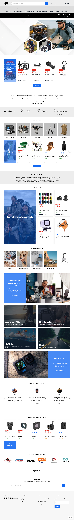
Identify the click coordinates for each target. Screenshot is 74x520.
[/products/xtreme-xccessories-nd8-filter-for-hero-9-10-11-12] (37, 426)
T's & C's (40, 8)
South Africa (65, 16)
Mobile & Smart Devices (42, 11)
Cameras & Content (18, 11)
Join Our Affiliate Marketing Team (13, 8)
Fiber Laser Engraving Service (38, 15)
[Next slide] (71, 37)
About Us (23, 499)
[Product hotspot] (18, 365)
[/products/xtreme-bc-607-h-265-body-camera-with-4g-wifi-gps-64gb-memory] (64, 426)
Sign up (57, 506)
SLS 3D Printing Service (8, 15)
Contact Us (46, 8)
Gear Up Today (11, 41)
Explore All (37, 85)
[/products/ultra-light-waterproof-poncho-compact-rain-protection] (64, 146)
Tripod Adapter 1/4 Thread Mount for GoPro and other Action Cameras (61, 210)
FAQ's (22, 503)
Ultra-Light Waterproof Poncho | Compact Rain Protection (64, 156)
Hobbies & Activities (54, 11)
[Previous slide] (3, 37)
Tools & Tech (64, 11)
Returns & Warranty (32, 8)
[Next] (69, 151)
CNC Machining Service (27, 15)
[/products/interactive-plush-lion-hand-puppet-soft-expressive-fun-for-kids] (50, 146)
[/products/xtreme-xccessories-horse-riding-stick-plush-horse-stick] (62, 225)
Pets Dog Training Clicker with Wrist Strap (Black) (64, 76)
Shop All (22, 498)
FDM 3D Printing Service (17, 15)
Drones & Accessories (30, 11)
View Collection (14, 295)
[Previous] (4, 151)
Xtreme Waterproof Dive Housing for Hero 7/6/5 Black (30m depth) (45, 237)
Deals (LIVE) (9, 11)
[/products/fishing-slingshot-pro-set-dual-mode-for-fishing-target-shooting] (37, 146)
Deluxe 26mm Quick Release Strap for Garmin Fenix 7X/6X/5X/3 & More (45, 210)
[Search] (46, 3)
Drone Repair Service (7, 15)
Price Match (14, 15)
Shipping (24, 8)
